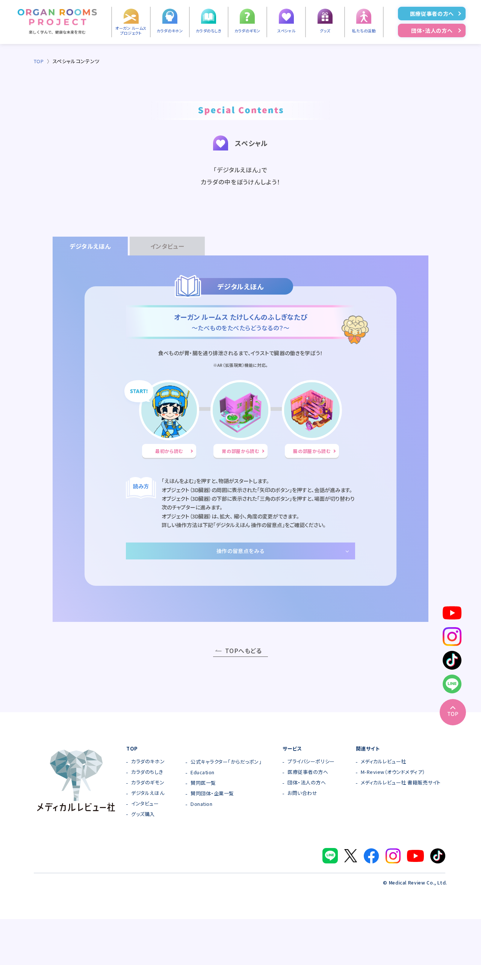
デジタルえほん (147, 793)
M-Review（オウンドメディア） (393, 772)
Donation (201, 804)
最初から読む (169, 451)
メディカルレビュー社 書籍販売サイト (401, 783)
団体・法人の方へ (431, 30)
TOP (39, 61)
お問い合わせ (302, 793)
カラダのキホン (170, 30)
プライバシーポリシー (310, 761)
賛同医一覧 (203, 783)
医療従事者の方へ (432, 13)
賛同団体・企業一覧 (212, 793)
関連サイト (368, 749)
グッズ (325, 30)
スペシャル (286, 30)
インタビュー (145, 804)
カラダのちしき (208, 30)
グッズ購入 (143, 814)
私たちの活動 (364, 30)
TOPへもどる (243, 650)
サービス (292, 749)
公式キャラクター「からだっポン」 (226, 762)
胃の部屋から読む (240, 451)
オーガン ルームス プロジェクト (131, 30)
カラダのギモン (247, 30)
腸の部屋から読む (311, 451)
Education (203, 772)
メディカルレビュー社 (383, 761)
